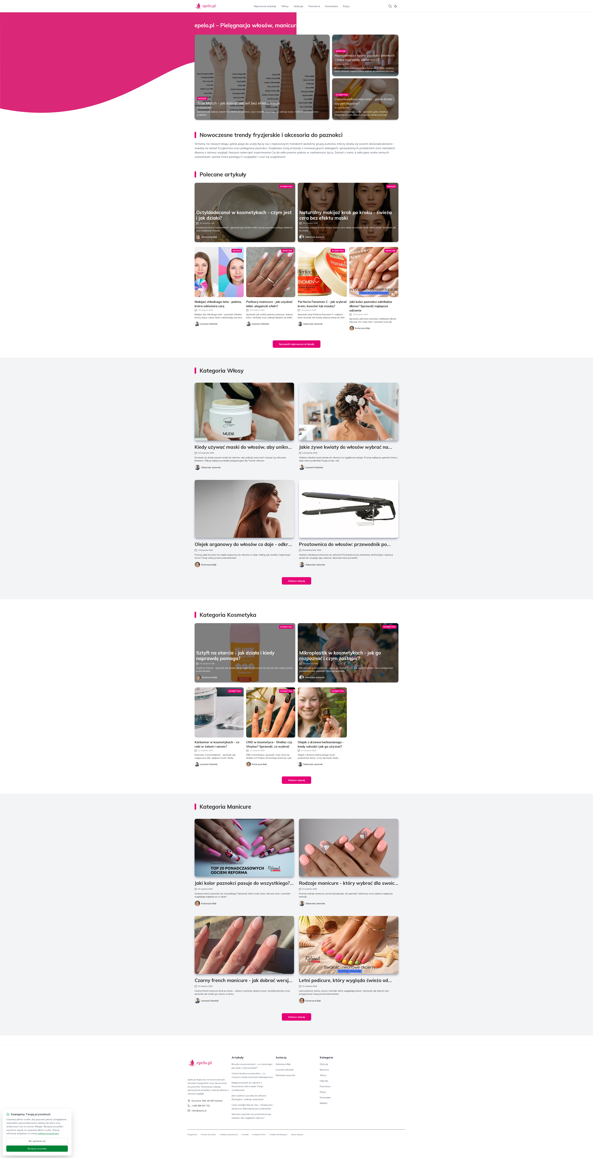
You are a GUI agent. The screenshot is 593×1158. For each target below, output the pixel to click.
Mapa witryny (297, 1134)
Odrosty (324, 1064)
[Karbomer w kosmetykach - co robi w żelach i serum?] (219, 712)
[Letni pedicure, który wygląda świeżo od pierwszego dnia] (348, 945)
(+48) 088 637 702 (201, 1105)
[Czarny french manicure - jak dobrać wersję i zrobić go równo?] (244, 945)
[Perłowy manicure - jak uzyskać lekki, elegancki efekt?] (270, 272)
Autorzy (281, 1057)
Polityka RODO (259, 1134)
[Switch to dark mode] (395, 6)
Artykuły (238, 1057)
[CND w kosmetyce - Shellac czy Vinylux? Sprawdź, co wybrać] (270, 712)
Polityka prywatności (229, 1134)
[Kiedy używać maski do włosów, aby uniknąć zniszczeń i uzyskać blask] (244, 412)
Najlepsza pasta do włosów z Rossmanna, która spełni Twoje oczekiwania (247, 1086)
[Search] (390, 6)
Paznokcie (314, 6)
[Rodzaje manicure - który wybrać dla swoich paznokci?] (348, 848)
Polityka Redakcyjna (278, 1134)
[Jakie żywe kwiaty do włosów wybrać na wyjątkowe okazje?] (348, 412)
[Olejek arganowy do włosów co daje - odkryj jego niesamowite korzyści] (244, 509)
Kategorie (326, 1057)
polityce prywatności (48, 1133)
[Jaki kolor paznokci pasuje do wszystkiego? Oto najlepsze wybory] (244, 848)
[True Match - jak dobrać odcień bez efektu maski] (262, 77)
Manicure (324, 1069)
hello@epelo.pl (199, 1110)
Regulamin (192, 1134)
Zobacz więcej (296, 580)
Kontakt (245, 1134)
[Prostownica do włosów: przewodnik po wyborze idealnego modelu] (348, 509)
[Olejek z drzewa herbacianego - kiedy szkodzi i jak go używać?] (322, 712)
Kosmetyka (331, 6)
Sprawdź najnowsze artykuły (296, 344)
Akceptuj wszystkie (37, 1148)
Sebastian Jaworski (314, 237)
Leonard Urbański (314, 467)
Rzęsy (346, 6)
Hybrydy (298, 6)
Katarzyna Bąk (209, 237)
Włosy (285, 6)
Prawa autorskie (208, 1134)
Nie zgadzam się (37, 1141)
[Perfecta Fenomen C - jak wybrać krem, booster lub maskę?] (322, 272)
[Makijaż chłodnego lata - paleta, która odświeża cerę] (219, 272)
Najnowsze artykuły (265, 6)
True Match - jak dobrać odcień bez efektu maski (238, 103)
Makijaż (323, 1103)
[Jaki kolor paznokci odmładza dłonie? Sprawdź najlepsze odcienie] (373, 272)
